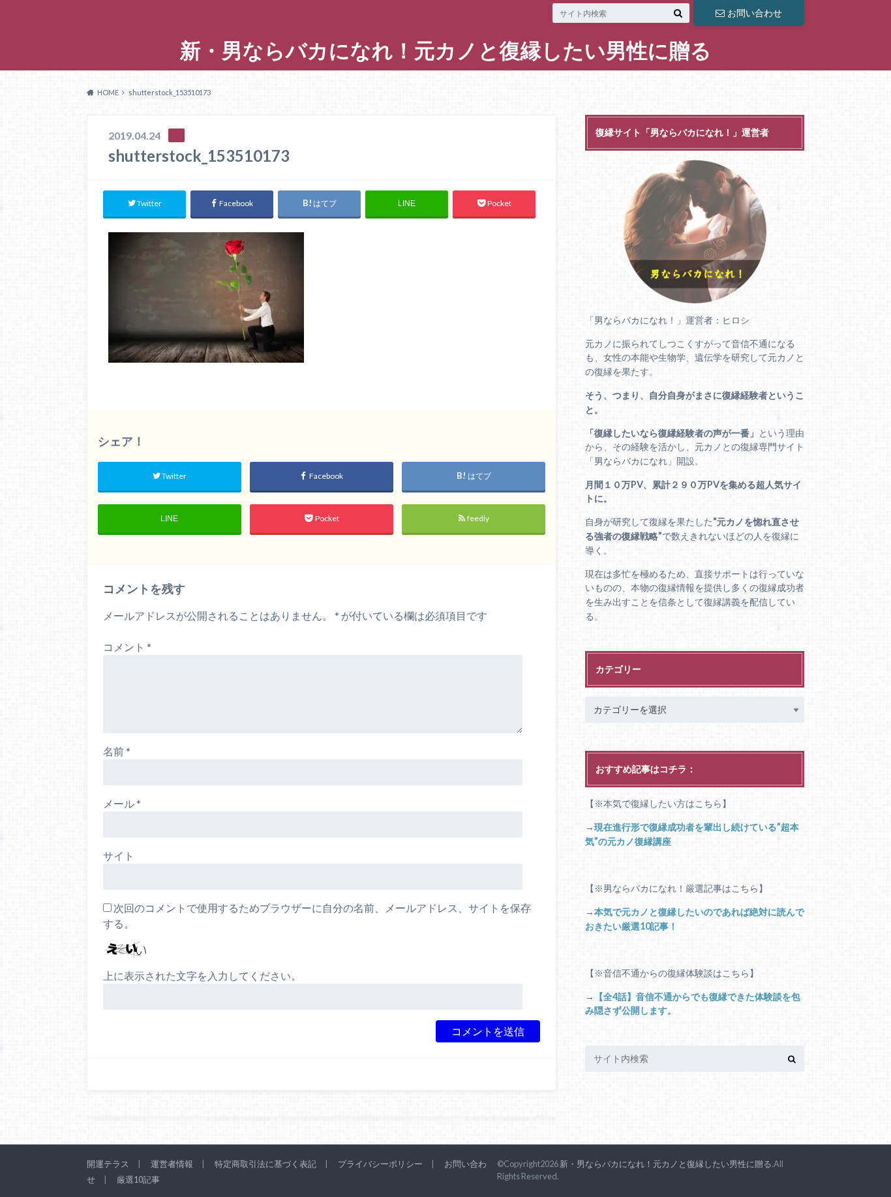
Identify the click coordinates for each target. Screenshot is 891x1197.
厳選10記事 (138, 1179)
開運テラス (108, 1164)
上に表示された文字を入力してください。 (202, 975)
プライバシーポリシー (380, 1164)
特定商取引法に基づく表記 (265, 1164)
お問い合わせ (754, 12)
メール (122, 803)
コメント (127, 647)
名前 (116, 751)
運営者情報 (172, 1164)
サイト (118, 855)
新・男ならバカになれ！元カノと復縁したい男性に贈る (446, 50)
